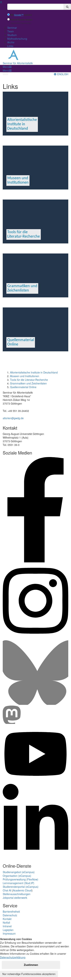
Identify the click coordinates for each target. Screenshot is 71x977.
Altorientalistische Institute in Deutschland (34, 372)
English (62, 74)
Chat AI (7, 890)
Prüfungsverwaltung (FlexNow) (20, 879)
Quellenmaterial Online (23, 387)
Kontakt (7, 919)
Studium (12, 35)
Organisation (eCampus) (17, 876)
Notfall (6, 922)
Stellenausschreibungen (16, 894)
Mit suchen (21, 14)
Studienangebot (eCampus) (19, 872)
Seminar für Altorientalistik (18, 63)
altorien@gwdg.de (13, 418)
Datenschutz (10, 915)
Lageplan (8, 930)
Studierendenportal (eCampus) (20, 886)
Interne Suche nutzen (21, 19)
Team (10, 31)
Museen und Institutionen (24, 376)
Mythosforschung (17, 38)
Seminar (12, 27)
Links (10, 46)
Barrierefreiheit (11, 911)
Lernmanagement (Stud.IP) (18, 883)
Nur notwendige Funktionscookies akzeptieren (29, 974)
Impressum (9, 933)
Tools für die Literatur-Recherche (29, 380)
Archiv (10, 42)
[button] (7, 67)
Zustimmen (31, 965)
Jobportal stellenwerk (15, 897)
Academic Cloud (22, 890)
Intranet (7, 926)
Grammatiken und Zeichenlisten (28, 383)
